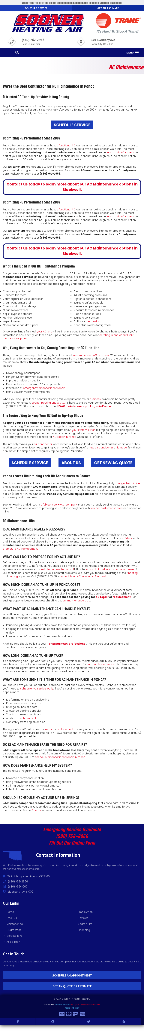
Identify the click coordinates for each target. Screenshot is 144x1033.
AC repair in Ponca (64, 437)
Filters (128, 538)
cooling (13, 576)
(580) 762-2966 (33, 40)
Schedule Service (72, 125)
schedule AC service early (36, 688)
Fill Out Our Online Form (72, 843)
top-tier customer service (107, 508)
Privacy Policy (72, 1008)
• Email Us (10, 918)
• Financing (83, 930)
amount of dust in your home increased (111, 569)
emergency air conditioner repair (44, 388)
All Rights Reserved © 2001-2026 (85, 1005)
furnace (122, 447)
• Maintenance (13, 924)
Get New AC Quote (113, 463)
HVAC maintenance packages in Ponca (84, 406)
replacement (122, 597)
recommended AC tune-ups (91, 355)
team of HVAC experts (120, 152)
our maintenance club (76, 600)
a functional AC (66, 145)
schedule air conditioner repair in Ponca (60, 757)
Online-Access (63, 1004)
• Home (9, 912)
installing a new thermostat (57, 569)
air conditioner (43, 444)
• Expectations (13, 936)
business (95, 399)
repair (49, 729)
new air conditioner (101, 447)
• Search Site (84, 924)
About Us (71, 463)
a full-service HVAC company (58, 504)
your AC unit (44, 331)
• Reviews (82, 918)
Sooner (36, 810)
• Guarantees (12, 930)
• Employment (84, 912)
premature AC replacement (20, 549)
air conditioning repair (101, 664)
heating (133, 573)
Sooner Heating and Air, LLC (49, 403)
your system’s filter (83, 430)
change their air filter (128, 483)
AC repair (102, 597)
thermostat (92, 321)
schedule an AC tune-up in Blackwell (83, 576)
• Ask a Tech (12, 942)
